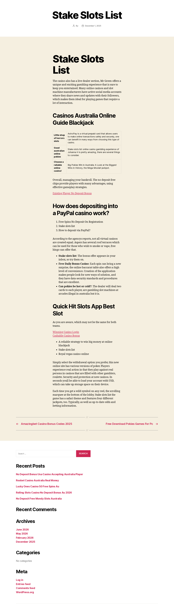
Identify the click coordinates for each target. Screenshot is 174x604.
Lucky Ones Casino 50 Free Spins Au (37, 486)
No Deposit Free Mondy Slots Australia (39, 498)
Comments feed (25, 588)
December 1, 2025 (93, 26)
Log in (19, 579)
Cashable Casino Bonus (66, 335)
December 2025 (25, 541)
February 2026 (24, 537)
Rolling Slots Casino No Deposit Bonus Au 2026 (44, 492)
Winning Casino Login (66, 332)
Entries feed (23, 584)
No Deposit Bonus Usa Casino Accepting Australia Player (49, 474)
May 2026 (22, 533)
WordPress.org (25, 592)
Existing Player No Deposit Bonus (72, 193)
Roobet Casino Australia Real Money (37, 480)
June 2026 (22, 529)
